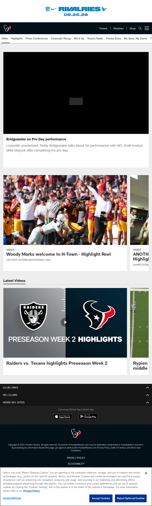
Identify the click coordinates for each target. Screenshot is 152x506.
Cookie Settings (12, 498)
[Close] (146, 473)
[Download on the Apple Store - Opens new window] (63, 417)
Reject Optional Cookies (131, 498)
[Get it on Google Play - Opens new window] (88, 418)
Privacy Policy (76, 457)
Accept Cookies (101, 498)
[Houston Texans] (76, 433)
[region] (76, 486)
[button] (76, 101)
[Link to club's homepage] (7, 27)
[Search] (140, 28)
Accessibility (76, 463)
